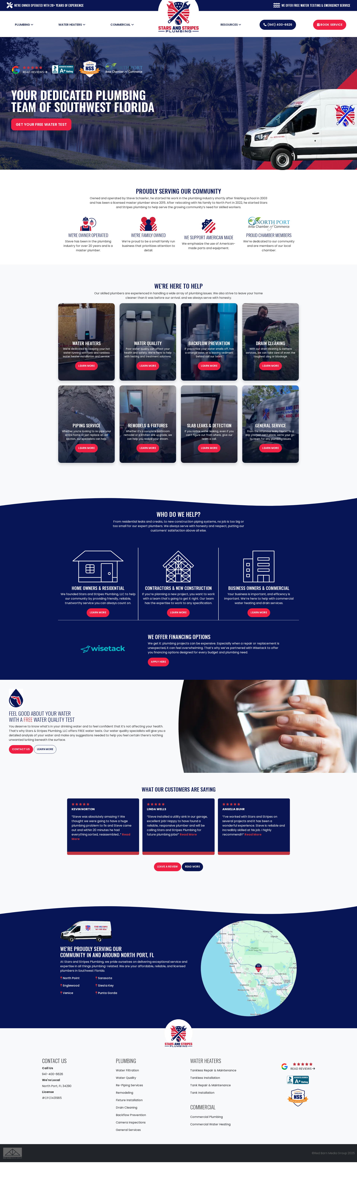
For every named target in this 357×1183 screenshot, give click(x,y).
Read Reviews (34, 72)
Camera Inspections (131, 1122)
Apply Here (158, 662)
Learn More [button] (86, 366)
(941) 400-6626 (279, 25)
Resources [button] (230, 25)
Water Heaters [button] (70, 25)
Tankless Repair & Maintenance (213, 1070)
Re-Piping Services (129, 1085)
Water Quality (126, 1078)
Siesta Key (105, 985)
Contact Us (21, 749)
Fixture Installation (129, 1100)
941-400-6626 (52, 1074)
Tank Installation (202, 1093)
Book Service (331, 25)
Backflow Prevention (131, 1115)
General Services (128, 1130)
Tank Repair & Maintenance (210, 1085)
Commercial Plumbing (206, 1117)
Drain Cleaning (126, 1107)
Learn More (148, 366)
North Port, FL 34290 (56, 1086)
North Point (71, 978)
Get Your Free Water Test (41, 124)
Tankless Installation (205, 1078)
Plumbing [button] (23, 25)
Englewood (70, 985)
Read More (188, 834)
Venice (67, 993)
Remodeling (124, 1093)
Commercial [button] (120, 25)
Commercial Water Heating (210, 1124)
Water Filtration (127, 1070)
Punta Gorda (107, 993)
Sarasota (104, 978)
